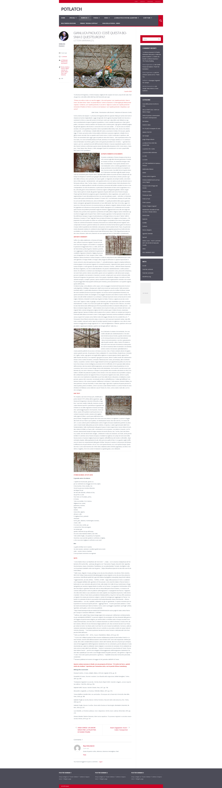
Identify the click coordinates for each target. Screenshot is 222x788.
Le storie (144, 159)
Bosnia (63, 67)
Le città (144, 156)
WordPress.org (146, 276)
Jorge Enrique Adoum (148, 139)
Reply (84, 755)
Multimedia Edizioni (68, 23)
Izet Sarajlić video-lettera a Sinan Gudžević (150, 88)
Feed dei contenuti (147, 269)
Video (106, 18)
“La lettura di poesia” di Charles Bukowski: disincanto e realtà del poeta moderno (151, 54)
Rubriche (84, 18)
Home (136, 1)
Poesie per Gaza (147, 195)
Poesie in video (146, 191)
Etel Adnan (145, 121)
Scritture (146, 18)
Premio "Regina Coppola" (149, 206)
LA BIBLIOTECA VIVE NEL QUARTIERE (125, 18)
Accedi (144, 265)
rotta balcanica (63, 74)
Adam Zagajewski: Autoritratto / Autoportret (119, 729)
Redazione (150, 1)
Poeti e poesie (146, 202)
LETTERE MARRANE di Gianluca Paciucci (64, 62)
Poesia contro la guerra (149, 176)
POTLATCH (71, 9)
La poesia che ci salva (148, 149)
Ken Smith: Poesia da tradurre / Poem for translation (151, 67)
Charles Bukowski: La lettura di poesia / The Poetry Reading (151, 59)
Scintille (144, 223)
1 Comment (64, 56)
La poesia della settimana (149, 152)
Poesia (95, 18)
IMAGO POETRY (147, 132)
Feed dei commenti (147, 273)
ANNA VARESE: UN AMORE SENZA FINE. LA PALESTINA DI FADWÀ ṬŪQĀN (87, 730)
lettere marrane (65, 69)
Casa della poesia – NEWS (111, 23)
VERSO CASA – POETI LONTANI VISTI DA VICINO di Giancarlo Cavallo (151, 243)
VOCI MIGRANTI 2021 (148, 252)
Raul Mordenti (88, 746)
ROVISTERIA (145, 215)
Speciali (72, 18)
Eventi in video (146, 125)
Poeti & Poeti (146, 199)
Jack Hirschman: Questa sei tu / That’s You (150, 75)
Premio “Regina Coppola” (89, 23)
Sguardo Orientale (147, 233)
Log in (100, 761)
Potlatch (157, 1)
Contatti (142, 1)
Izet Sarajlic (145, 136)
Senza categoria (146, 230)
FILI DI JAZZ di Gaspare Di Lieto (151, 128)
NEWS (144, 172)
